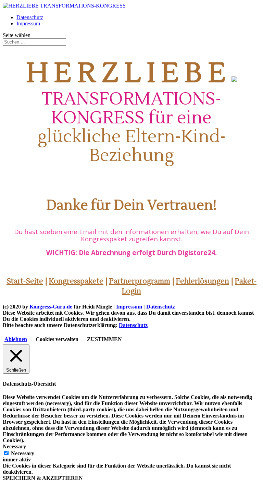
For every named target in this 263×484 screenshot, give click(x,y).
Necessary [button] (14, 446)
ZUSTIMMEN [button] (104, 339)
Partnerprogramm (139, 281)
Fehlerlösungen (202, 281)
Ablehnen (15, 339)
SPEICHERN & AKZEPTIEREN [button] (43, 478)
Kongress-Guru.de (50, 307)
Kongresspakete (76, 281)
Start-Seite (25, 281)
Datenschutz (29, 17)
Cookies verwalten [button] (57, 339)
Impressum (28, 23)
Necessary (22, 453)
